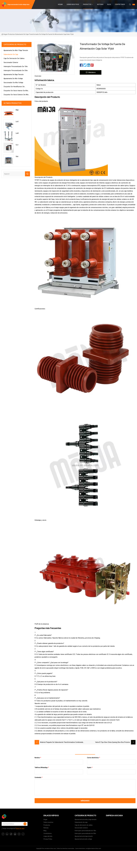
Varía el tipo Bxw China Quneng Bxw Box (109, 742)
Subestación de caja (21, 34)
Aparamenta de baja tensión (14, 74)
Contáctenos (120, 4)
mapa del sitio (48, 836)
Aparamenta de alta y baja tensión (16, 50)
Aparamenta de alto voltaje (13, 78)
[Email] (24, 823)
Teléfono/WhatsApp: (42, 767)
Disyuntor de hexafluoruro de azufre (14, 87)
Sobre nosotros (73, 4)
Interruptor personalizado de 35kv (16, 70)
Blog (109, 4)
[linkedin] (7, 834)
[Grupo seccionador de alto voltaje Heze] (12, 816)
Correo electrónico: (93, 757)
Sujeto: (89, 767)
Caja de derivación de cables (14, 58)
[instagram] (19, 834)
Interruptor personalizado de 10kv (16, 66)
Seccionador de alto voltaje (13, 83)
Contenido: (38, 777)
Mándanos (92, 72)
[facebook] (3, 834)
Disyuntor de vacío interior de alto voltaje (16, 91)
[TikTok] (23, 834)
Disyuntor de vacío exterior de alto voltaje (16, 95)
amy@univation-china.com (93, 848)
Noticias (100, 4)
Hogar (60, 4)
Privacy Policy (48, 839)
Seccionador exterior (11, 62)
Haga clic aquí (20, 828)
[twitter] (11, 834)
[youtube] (15, 834)
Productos (87, 4)
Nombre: (38, 757)
